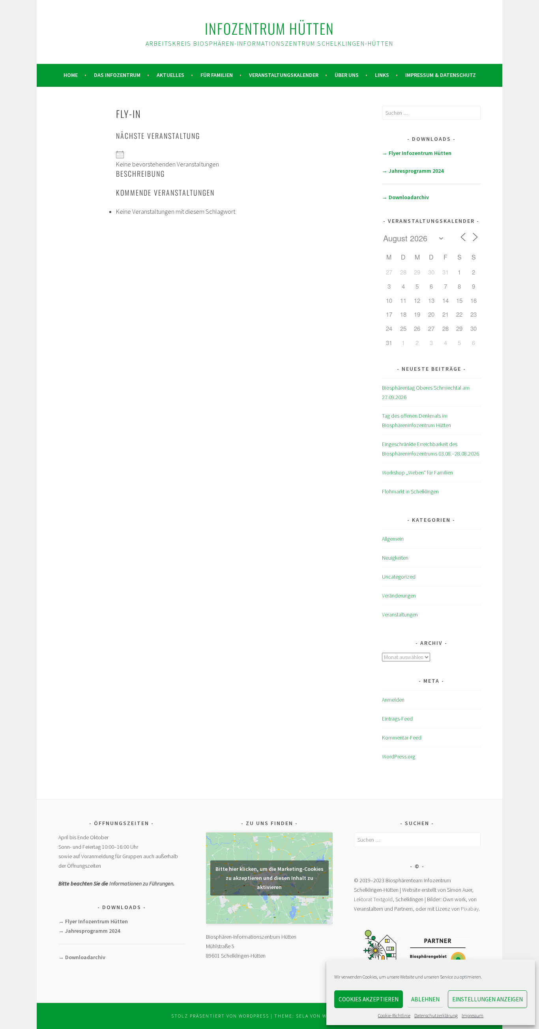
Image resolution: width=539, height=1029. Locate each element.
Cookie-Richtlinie (394, 1015)
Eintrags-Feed (397, 718)
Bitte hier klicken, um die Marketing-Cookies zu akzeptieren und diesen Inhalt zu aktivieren (269, 878)
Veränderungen (399, 595)
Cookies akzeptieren (369, 999)
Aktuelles (170, 74)
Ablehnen (425, 999)
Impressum (472, 1015)
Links (382, 74)
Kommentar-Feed (401, 737)
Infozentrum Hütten (269, 28)
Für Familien (216, 74)
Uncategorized (398, 576)
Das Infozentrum (117, 74)
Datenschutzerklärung (436, 1015)
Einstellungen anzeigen (487, 999)
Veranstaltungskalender (283, 74)
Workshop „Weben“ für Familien (417, 472)
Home (71, 74)
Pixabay (470, 908)
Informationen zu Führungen (141, 883)
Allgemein (393, 538)
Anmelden (393, 699)
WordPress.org (398, 756)
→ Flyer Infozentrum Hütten (416, 153)
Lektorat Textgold (373, 899)
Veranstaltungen (400, 614)
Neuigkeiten (395, 557)
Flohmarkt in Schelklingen (410, 491)
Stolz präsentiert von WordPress (220, 1016)
